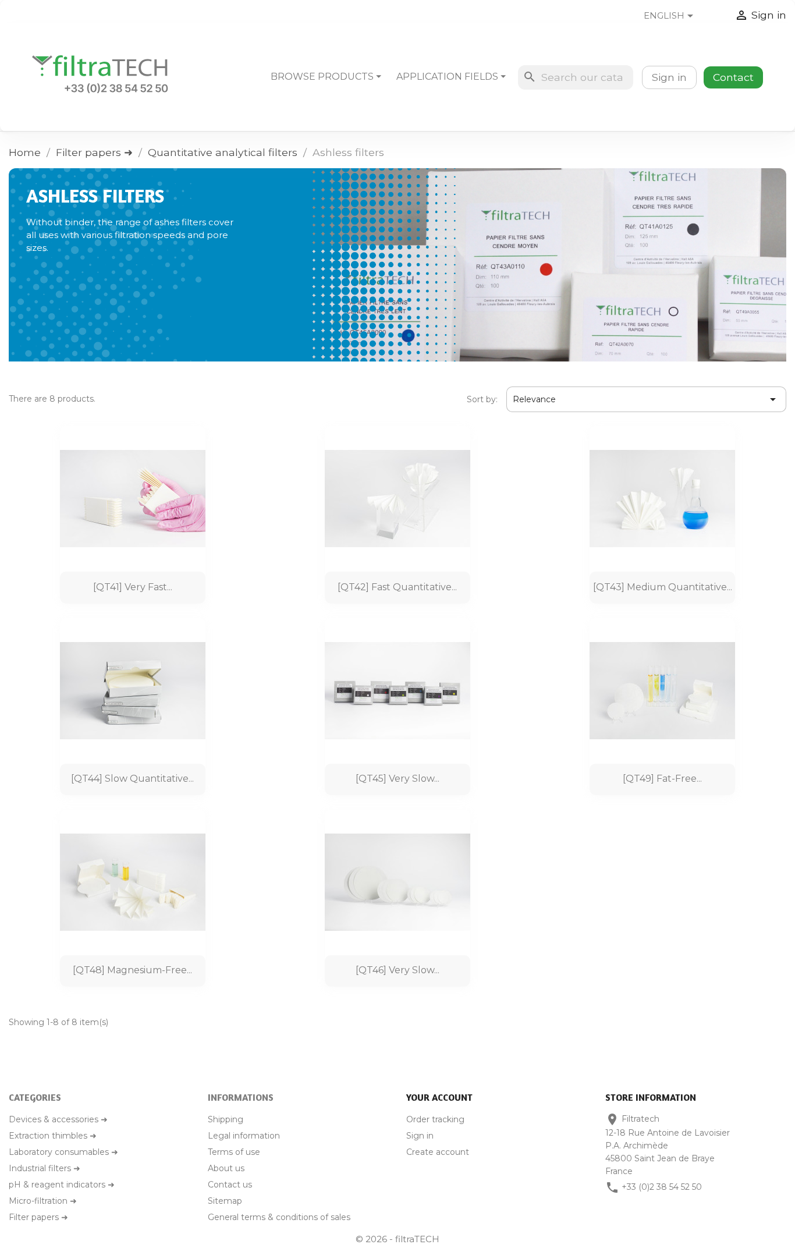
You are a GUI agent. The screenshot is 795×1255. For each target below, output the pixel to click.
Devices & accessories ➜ (58, 1119)
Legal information (244, 1135)
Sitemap (225, 1201)
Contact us (230, 1184)
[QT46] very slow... (397, 970)
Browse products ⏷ (326, 76)
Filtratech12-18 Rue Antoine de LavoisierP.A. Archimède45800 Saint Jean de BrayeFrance (667, 1145)
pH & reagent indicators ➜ (62, 1184)
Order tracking (435, 1119)
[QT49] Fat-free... (662, 778)
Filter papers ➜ (38, 1217)
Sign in (669, 77)
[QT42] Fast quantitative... (397, 587)
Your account (439, 1097)
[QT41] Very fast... (132, 587)
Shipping (225, 1119)
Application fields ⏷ (451, 76)
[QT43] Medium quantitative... (662, 587)
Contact (733, 77)
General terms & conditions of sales (279, 1217)
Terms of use (234, 1152)
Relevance (646, 399)
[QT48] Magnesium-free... (132, 970)
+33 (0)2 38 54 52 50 (662, 1187)
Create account (437, 1152)
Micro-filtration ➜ (43, 1201)
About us (226, 1168)
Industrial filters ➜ (44, 1168)
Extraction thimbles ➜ (53, 1135)
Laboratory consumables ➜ (63, 1152)
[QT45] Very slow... (397, 778)
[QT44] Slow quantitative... (132, 778)
